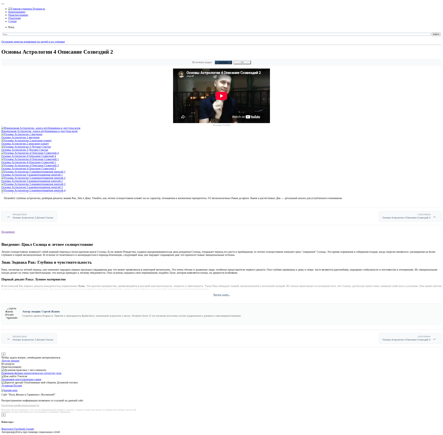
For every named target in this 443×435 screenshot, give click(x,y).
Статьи (12, 21)
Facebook (20, 428)
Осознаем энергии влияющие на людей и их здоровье (33, 41)
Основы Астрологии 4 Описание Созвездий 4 (28, 156)
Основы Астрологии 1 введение (20, 137)
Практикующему (18, 15)
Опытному (14, 18)
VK (242, 62)
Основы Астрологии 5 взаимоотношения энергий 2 (32, 181)
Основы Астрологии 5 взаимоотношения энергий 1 (32, 174)
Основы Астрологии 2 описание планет (25, 143)
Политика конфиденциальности (20, 405)
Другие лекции (10, 360)
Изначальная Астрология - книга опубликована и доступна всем (39, 131)
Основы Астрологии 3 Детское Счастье (24, 149)
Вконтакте (7, 428)
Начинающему (17, 11)
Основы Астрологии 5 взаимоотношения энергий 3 (32, 187)
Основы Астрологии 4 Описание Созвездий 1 (28, 162)
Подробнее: (8, 231)
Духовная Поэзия (11, 385)
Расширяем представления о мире (21, 379)
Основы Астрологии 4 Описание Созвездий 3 (28, 168)
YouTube (223, 62)
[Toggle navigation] (2, 3)
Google (30, 428)
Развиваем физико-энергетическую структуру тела (31, 373)
